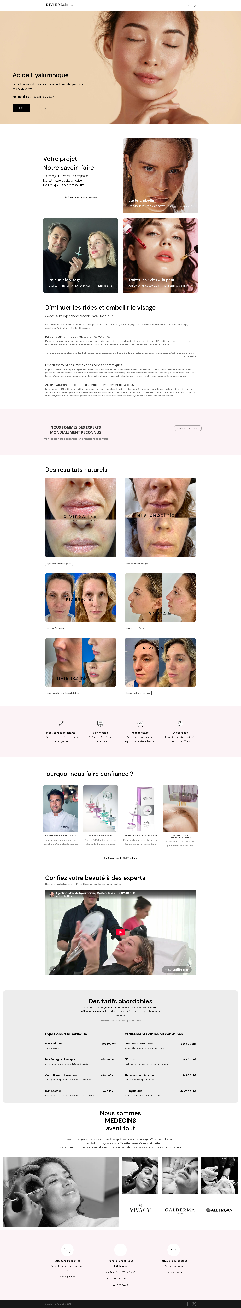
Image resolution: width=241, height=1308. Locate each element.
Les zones (184, 206)
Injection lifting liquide (55, 628)
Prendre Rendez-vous (186, 428)
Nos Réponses (67, 1276)
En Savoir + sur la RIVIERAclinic (120, 858)
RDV (21, 107)
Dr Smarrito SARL (62, 1304)
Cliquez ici (173, 1272)
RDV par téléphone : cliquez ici (81, 196)
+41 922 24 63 (120, 1285)
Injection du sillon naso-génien (59, 563)
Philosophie (103, 285)
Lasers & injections (179, 285)
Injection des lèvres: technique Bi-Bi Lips (63, 693)
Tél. (44, 107)
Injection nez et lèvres (135, 628)
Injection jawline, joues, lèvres (138, 693)
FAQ (188, 6)
